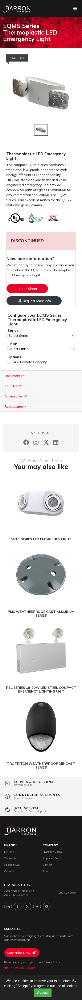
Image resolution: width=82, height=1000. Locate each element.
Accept (42, 992)
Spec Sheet (28, 289)
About (46, 871)
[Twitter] (46, 442)
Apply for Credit (52, 858)
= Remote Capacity (30, 362)
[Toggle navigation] (75, 8)
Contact (47, 864)
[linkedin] (8, 906)
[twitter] (27, 906)
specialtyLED (12, 864)
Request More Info (37, 301)
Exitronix (9, 851)
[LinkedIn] (56, 442)
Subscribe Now (19, 953)
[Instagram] (36, 442)
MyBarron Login (52, 851)
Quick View (61, 502)
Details (25, 502)
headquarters (17, 885)
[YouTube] (46, 906)
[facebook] (17, 906)
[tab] (41, 376)
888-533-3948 (67, 892)
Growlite (9, 871)
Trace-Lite (10, 858)
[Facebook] (26, 442)
